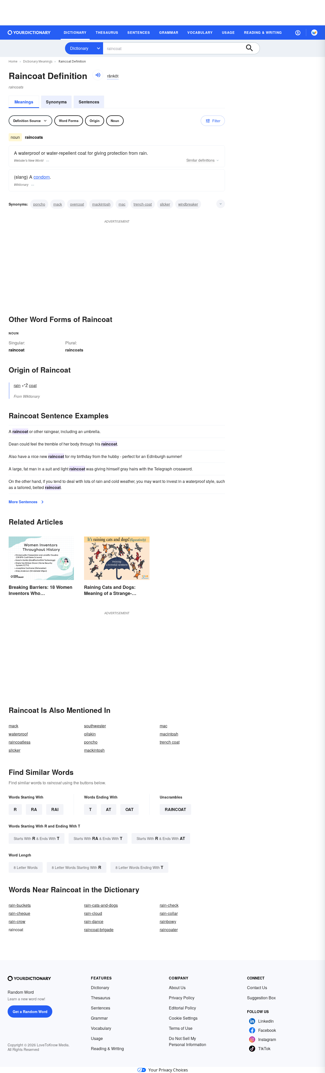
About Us (177, 987)
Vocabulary (101, 1028)
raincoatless (19, 742)
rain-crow (17, 921)
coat (33, 385)
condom (42, 176)
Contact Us (257, 987)
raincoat (175, 809)
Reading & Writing (107, 1048)
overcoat (77, 204)
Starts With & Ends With (36, 838)
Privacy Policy (181, 998)
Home (13, 61)
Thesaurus (100, 998)
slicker (165, 204)
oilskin (90, 734)
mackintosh (101, 204)
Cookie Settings (183, 1018)
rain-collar (169, 913)
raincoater (169, 929)
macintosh (169, 734)
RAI (54, 809)
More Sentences (23, 501)
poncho (39, 204)
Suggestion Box (261, 998)
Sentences (89, 102)
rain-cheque (19, 913)
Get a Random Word (30, 1011)
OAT (129, 809)
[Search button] (251, 48)
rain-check (169, 905)
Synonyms (56, 102)
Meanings (23, 102)
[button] (298, 32)
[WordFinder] (314, 32)
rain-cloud (93, 913)
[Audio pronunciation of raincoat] (97, 75)
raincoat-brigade (98, 929)
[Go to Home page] (29, 32)
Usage (97, 1038)
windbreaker (188, 204)
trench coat (170, 742)
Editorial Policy (182, 1008)
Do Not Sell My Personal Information (187, 1041)
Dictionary (79, 48)
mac (122, 204)
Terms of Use (180, 1028)
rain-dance (93, 921)
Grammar (99, 1018)
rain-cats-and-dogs (101, 905)
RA (34, 809)
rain (17, 385)
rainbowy (168, 921)
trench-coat (143, 204)
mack (57, 204)
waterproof (18, 734)
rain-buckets (20, 905)
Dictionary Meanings (37, 61)
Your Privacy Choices (168, 1070)
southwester (95, 726)
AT (108, 809)
